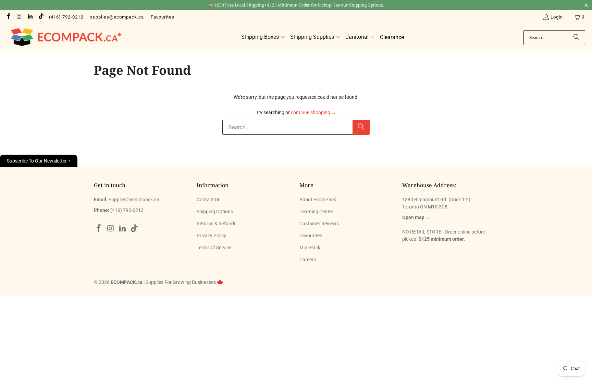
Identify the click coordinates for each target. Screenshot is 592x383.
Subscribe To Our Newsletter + (39, 161)
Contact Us (208, 199)
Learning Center (316, 211)
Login (557, 17)
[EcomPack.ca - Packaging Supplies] (64, 37)
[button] (263, 37)
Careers (307, 259)
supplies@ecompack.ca (117, 17)
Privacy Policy (211, 235)
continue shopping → (313, 112)
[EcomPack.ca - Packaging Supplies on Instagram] (19, 17)
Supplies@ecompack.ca (134, 199)
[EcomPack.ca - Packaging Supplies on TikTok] (40, 17)
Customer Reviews (319, 223)
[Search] (576, 37)
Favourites (162, 17)
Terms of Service (214, 247)
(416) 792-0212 (66, 17)
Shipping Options (215, 211)
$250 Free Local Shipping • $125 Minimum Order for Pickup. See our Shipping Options (296, 5)
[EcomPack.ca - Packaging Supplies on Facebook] (8, 17)
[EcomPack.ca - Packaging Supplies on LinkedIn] (30, 17)
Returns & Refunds (216, 223)
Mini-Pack (309, 247)
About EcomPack (317, 199)
